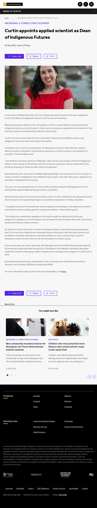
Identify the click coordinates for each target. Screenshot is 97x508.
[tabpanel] (26, 344)
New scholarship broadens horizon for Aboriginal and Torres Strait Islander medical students (26, 346)
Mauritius (67, 401)
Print (52, 56)
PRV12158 (63, 495)
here (64, 271)
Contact (85, 488)
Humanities (68, 421)
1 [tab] (7, 375)
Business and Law (40, 426)
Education (53, 339)
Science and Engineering (73, 426)
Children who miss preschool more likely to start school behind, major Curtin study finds (66, 346)
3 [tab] (16, 375)
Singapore (68, 406)
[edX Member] (91, 475)
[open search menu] (85, 4)
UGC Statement (43, 488)
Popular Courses (59, 488)
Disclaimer (20, 488)
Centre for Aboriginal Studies (44, 421)
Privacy (30, 488)
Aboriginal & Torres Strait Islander (27, 23)
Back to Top (9, 304)
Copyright (9, 488)
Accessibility (73, 488)
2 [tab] (12, 375)
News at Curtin (12, 11)
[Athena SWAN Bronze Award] (8, 475)
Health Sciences (39, 432)
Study (79, 4)
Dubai (35, 406)
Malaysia (67, 396)
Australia (36, 396)
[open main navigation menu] (91, 4)
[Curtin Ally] (36, 475)
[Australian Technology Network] (65, 475)
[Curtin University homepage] (13, 4)
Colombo (36, 401)
